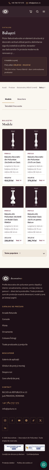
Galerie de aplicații (10, 359)
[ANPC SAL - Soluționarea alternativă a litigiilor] (35, 447)
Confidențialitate (33, 454)
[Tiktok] (33, 420)
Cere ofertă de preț (10, 378)
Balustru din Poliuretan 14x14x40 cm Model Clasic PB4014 (12, 218)
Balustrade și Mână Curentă (27, 87)
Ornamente (7, 331)
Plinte (4, 325)
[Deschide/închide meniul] (44, 12)
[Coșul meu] (31, 12)
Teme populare (12, 253)
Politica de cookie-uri (24, 463)
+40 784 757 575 (17, 3)
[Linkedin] (5, 428)
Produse (12, 87)
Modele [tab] (8, 99)
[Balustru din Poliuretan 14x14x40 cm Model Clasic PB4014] (13, 197)
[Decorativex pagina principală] (5, 11)
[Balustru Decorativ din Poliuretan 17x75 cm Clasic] (36, 139)
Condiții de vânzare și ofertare (13, 454)
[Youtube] (19, 420)
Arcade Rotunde (9, 312)
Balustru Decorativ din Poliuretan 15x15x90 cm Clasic (12, 160)
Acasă (4, 87)
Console (6, 319)
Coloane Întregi (9, 338)
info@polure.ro (34, 3)
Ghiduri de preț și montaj (13, 365)
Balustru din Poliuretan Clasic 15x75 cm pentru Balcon (35, 218)
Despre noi (7, 372)
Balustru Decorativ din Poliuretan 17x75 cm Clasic (35, 160)
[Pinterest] (26, 420)
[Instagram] (5, 420)
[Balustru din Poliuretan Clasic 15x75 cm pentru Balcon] (36, 197)
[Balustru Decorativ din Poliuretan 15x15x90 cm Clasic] (13, 139)
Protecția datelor (8, 463)
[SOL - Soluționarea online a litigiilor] (14, 447)
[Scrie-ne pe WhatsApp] (43, 464)
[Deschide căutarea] (37, 12)
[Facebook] (12, 420)
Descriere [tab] (21, 99)
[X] (40, 420)
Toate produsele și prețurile (14, 344)
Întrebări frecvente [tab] (13, 106)
